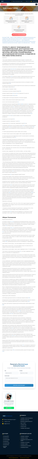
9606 (9, 192)
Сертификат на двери (24, 444)
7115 (15, 69)
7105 (6, 225)
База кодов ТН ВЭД (5, 37)
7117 (11, 189)
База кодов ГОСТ (6, 438)
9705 (10, 127)
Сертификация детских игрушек (26, 445)
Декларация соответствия (25, 419)
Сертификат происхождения (25, 428)
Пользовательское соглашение (24, 457)
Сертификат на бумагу (24, 438)
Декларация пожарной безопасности (26, 421)
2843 (10, 83)
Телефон (20, 370)
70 (15, 335)
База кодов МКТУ (6, 436)
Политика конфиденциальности (13, 457)
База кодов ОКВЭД (6, 439)
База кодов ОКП (5, 441)
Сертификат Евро (23, 424)
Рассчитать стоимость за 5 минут (19, 34)
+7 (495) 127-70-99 (27, 1)
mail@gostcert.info (34, 1)
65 (23, 99)
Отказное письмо (23, 426)
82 (27, 104)
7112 (13, 171)
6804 (19, 104)
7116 (11, 76)
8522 (31, 113)
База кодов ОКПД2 (6, 443)
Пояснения (33, 42)
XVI (20, 109)
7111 (13, 227)
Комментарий (7, 375)
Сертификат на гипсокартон (25, 442)
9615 (32, 192)
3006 (3, 304)
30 (14, 87)
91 (10, 115)
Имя (5, 370)
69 (12, 335)
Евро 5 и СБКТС (23, 423)
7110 (10, 211)
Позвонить (9, 407)
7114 (13, 69)
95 (19, 121)
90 (9, 115)
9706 (33, 127)
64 (21, 99)
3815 (20, 91)
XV (20, 251)
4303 (13, 95)
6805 (22, 104)
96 (9, 123)
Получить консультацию (19, 385)
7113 (11, 69)
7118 (13, 350)
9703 (23, 125)
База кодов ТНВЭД (5, 447)
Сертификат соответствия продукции (27, 418)
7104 (13, 221)
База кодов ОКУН (6, 444)
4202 (13, 93)
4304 (16, 95)
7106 (11, 227)
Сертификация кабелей (24, 447)
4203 (17, 93)
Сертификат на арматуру (25, 436)
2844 (28, 301)
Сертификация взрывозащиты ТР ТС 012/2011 (26, 440)
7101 (11, 221)
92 (12, 115)
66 (18, 102)
